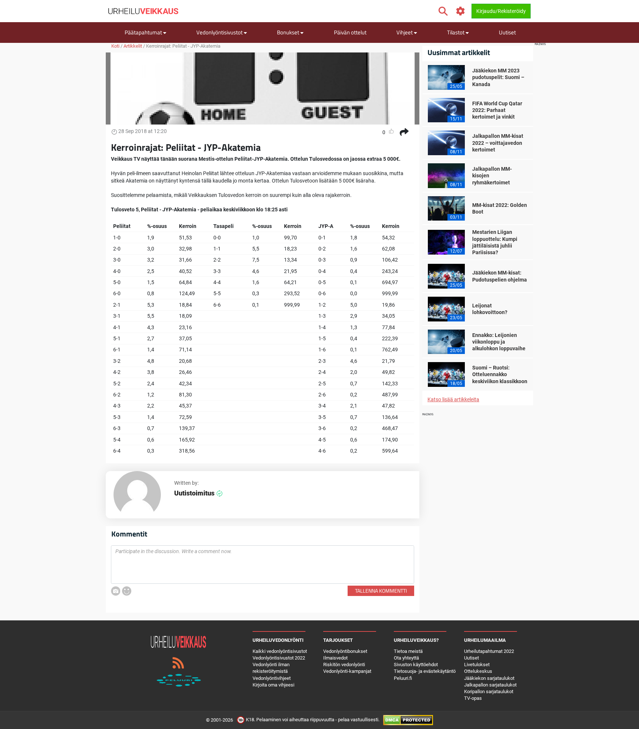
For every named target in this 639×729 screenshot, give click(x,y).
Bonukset (288, 32)
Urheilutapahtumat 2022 (489, 651)
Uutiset (507, 32)
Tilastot (456, 32)
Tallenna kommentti (381, 591)
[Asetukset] (460, 11)
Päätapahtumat (144, 32)
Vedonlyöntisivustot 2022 (279, 658)
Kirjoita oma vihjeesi (273, 685)
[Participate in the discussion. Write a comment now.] (262, 564)
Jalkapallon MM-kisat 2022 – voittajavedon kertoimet (497, 142)
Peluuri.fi (403, 678)
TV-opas (473, 698)
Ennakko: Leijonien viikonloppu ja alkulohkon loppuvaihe (498, 341)
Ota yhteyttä (406, 658)
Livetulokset (477, 664)
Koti (115, 46)
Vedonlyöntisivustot (220, 32)
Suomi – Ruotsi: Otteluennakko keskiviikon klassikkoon (499, 374)
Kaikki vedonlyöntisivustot (280, 651)
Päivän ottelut (350, 32)
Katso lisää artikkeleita (453, 399)
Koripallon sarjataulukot (488, 691)
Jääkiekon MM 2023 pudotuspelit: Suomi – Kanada (498, 77)
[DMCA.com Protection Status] (408, 720)
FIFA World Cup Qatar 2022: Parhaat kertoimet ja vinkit (497, 110)
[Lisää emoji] (126, 591)
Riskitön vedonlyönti (344, 664)
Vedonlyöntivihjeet (272, 678)
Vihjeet (405, 32)
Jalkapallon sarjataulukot (490, 685)
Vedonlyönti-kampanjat (347, 671)
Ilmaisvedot (335, 658)
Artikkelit (133, 46)
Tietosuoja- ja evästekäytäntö (425, 671)
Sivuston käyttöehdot (416, 664)
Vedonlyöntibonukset (345, 651)
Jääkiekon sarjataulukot (489, 678)
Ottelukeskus (478, 671)
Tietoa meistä (408, 651)
